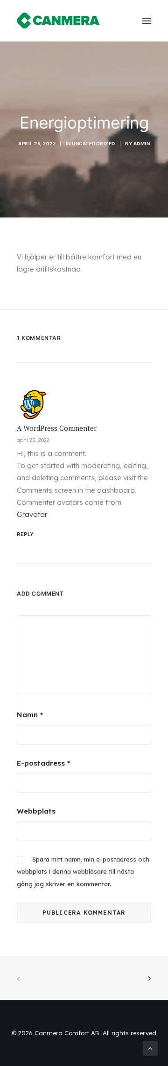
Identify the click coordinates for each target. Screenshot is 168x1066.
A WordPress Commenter (57, 428)
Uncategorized (93, 143)
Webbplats (36, 811)
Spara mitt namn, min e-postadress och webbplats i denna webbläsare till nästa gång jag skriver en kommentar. (83, 872)
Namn (30, 714)
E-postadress (43, 763)
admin (141, 143)
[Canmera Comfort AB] (58, 21)
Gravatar (31, 514)
